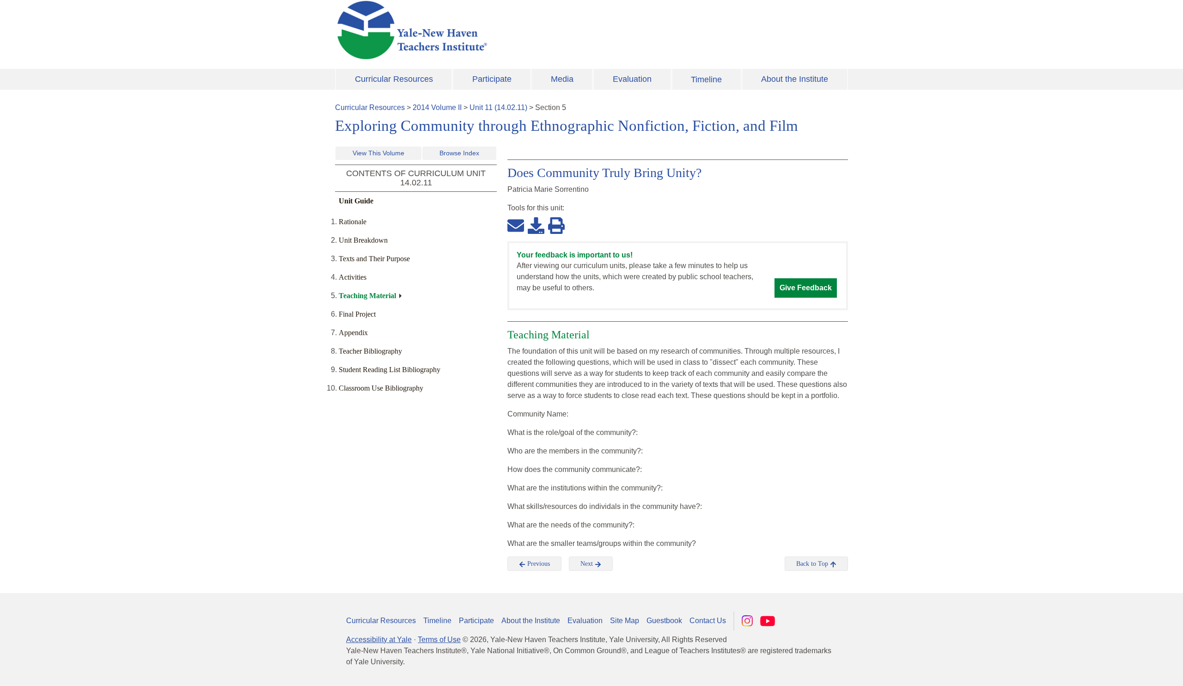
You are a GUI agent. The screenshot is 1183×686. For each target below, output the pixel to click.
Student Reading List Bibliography (389, 370)
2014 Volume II (437, 107)
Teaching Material (367, 296)
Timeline (706, 79)
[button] (1130, 670)
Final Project (357, 314)
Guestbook (664, 621)
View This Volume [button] (378, 153)
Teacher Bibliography (370, 351)
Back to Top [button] (813, 563)
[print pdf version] (556, 225)
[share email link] (515, 225)
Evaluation (632, 79)
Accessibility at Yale (379, 639)
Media (562, 79)
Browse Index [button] (459, 153)
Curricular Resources (394, 79)
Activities (352, 277)
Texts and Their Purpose (374, 259)
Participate (492, 79)
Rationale (352, 222)
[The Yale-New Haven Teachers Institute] (503, 30)
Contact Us (707, 621)
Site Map (624, 621)
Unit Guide (356, 201)
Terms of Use (439, 639)
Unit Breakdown (363, 240)
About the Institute (794, 79)
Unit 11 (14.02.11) (498, 107)
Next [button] (587, 563)
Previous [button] (537, 563)
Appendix (353, 333)
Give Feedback (806, 288)
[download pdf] (536, 225)
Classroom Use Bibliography (381, 388)
